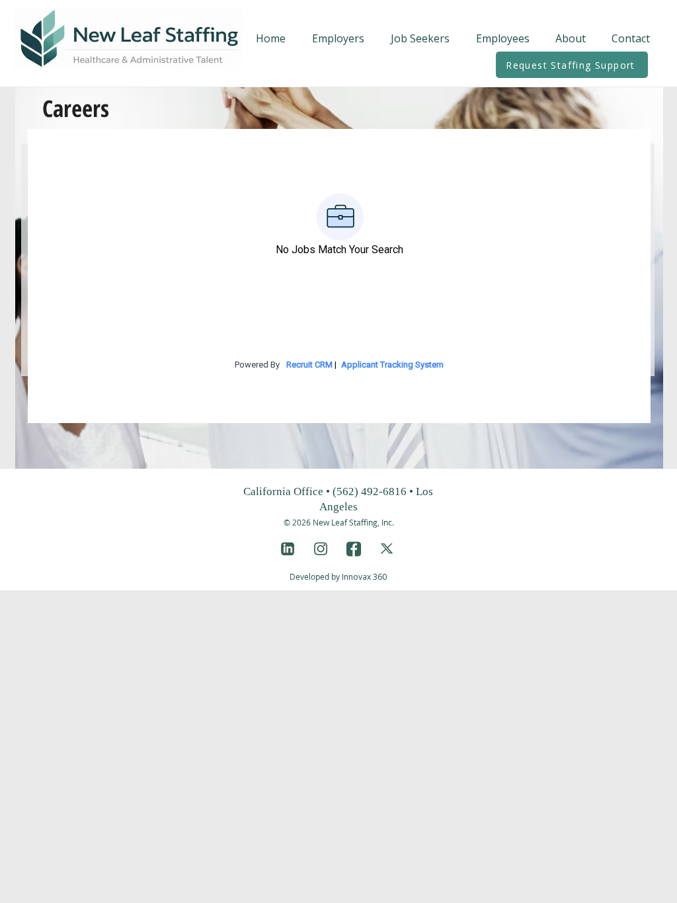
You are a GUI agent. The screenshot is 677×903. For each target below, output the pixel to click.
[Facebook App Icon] (353, 549)
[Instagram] (320, 549)
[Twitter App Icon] (387, 549)
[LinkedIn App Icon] (287, 549)
